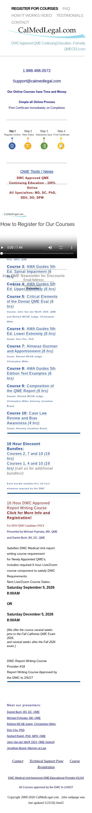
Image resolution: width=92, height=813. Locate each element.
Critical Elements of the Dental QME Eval (32, 301)
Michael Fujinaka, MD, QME (24, 718)
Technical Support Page (46, 761)
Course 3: (16, 267)
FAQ (66, 8)
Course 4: (16, 284)
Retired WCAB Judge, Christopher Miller (31, 724)
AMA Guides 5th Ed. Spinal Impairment (31, 271)
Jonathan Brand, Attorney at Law (26, 748)
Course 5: (16, 296)
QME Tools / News (36, 171)
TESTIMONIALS (69, 15)
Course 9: (16, 386)
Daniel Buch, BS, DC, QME (23, 712)
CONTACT (20, 22)
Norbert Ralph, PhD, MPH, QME (26, 736)
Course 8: (16, 368)
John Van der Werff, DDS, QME (31, 742)
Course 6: (16, 329)
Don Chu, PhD (16, 730)
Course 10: (17, 413)
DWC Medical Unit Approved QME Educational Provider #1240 (46, 777)
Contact (17, 761)
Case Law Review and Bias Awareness (27, 418)
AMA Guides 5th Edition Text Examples (31, 373)
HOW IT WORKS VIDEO (31, 15)
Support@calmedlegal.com (37, 81)
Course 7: (16, 346)
